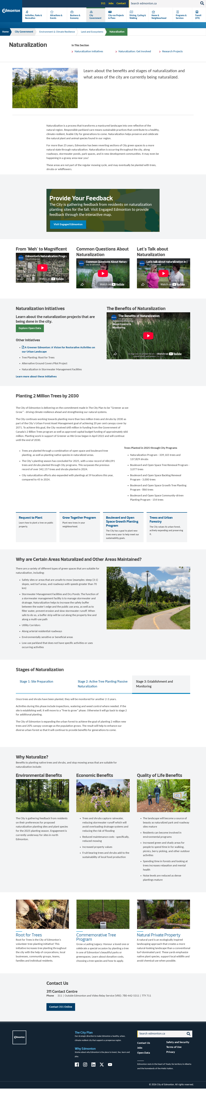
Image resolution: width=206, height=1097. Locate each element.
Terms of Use (174, 1047)
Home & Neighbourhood (159, 16)
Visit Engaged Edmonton (68, 224)
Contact (121, 3)
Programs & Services (181, 16)
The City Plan (84, 1032)
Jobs (111, 3)
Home (5, 32)
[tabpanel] (103, 715)
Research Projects (172, 51)
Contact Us (143, 1043)
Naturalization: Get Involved (135, 51)
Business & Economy (75, 16)
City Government (95, 16)
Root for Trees (29, 934)
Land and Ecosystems (92, 32)
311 (103, 3)
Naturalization (116, 32)
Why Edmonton (85, 1048)
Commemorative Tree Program (96, 937)
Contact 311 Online (60, 1007)
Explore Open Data (30, 328)
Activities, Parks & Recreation (33, 16)
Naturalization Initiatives (89, 51)
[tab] (45, 684)
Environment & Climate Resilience (57, 32)
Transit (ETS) (198, 16)
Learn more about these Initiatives (36, 376)
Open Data (143, 1053)
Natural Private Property (159, 934)
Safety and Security (177, 1042)
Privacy (170, 1052)
